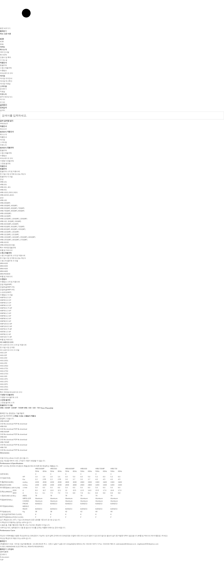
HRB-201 (3, 184)
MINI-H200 (4, 266)
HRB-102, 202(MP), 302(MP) (10, 221)
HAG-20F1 (4, 384)
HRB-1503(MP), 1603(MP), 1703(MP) (13, 240)
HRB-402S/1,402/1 (7, 195)
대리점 (2, 76)
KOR (2, 39)
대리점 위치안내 (6, 78)
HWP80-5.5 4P (5, 321)
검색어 (2, 110)
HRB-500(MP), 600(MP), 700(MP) (12, 208)
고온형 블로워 (5, 163)
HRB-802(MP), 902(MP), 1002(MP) (12, 229)
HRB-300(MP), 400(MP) (8, 205)
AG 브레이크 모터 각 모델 (9, 350)
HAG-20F (3, 355)
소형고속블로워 (6, 68)
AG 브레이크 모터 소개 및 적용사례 (13, 345)
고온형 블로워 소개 (7, 403)
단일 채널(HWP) (6, 284)
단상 (1, 179)
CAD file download (6, 424)
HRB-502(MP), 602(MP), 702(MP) (12, 227)
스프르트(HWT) (5, 292)
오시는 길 (3, 60)
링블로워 (3, 65)
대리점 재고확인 (6, 81)
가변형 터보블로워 (7, 161)
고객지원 (3, 86)
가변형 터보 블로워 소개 (9, 397)
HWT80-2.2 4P (5, 334)
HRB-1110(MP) (5, 216)
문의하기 (3, 89)
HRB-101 (3, 182)
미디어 (2, 99)
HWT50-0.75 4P (6, 329)
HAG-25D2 (4, 366)
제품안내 (3, 63)
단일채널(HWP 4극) (7, 290)
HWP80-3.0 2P (5, 305)
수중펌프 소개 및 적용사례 (10, 282)
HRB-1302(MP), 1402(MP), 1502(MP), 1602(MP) (17, 237)
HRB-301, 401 (5, 187)
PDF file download (20, 424)
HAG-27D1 (4, 368)
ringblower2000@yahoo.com (147, 544)
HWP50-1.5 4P (5, 311)
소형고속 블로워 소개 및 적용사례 (12, 255)
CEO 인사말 (4, 52)
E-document (4, 557)
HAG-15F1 (4, 379)
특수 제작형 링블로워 (8, 248)
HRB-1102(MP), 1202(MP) (9, 232)
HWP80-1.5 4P (5, 313)
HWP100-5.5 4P (6, 326)
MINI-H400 (4, 271)
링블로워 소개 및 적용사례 (10, 171)
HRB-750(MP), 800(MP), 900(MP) (12, 211)
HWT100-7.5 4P (6, 337)
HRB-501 (3, 190)
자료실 (2, 91)
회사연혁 (3, 55)
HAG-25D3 (4, 389)
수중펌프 (3, 70)
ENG (2, 44)
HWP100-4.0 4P (6, 324)
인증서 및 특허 (5, 57)
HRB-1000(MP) (5, 213)
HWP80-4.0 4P (5, 318)
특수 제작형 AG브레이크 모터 (11, 392)
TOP (2, 560)
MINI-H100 (4, 263)
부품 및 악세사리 (6, 250)
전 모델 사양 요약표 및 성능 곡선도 (13, 174)
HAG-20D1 (4, 361)
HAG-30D (3, 376)
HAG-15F (3, 353)
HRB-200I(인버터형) (7, 245)
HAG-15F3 (4, 382)
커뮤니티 (3, 94)
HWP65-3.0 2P (5, 300)
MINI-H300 (4, 269)
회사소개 (3, 49)
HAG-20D (3, 358)
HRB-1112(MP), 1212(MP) (9, 234)
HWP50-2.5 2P (5, 297)
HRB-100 (3, 200)
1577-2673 (4, 552)
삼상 (1, 198)
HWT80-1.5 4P (5, 332)
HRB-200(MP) (5, 203)
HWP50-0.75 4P (6, 308)
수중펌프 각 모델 (6, 295)
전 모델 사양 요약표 (7, 347)
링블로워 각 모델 (6, 177)
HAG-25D (3, 363)
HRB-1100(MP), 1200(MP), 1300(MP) (13, 219)
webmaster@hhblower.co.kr (126, 544)
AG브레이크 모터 (6, 73)
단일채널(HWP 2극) (7, 287)
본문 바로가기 (5, 28)
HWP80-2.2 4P (5, 316)
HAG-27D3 (4, 374)
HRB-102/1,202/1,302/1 (9, 192)
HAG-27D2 (4, 371)
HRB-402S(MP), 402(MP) (9, 224)
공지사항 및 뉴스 (6, 97)
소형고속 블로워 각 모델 (9, 261)
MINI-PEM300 (5, 274)
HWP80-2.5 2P (5, 303)
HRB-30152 (4, 242)
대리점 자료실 (5, 84)
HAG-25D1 (4, 387)
